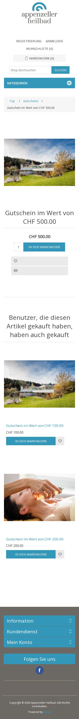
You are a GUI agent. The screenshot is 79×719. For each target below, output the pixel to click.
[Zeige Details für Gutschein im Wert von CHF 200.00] (39, 497)
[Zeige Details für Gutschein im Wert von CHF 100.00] (39, 384)
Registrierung (29, 41)
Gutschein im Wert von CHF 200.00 (34, 539)
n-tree (47, 712)
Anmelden (54, 41)
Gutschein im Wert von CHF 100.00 (34, 426)
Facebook (40, 670)
